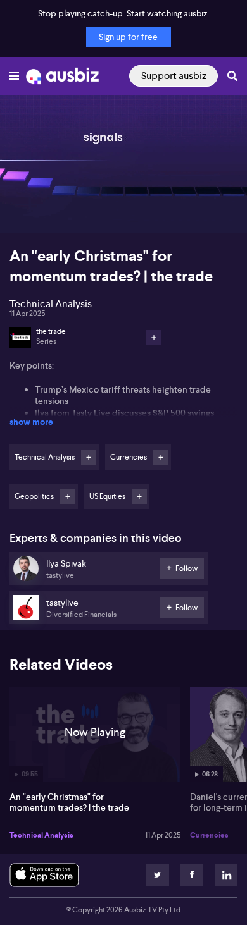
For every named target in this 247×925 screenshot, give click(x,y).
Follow (88, 457)
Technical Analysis (41, 835)
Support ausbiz (173, 75)
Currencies (209, 835)
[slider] (123, 187)
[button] (22, 210)
